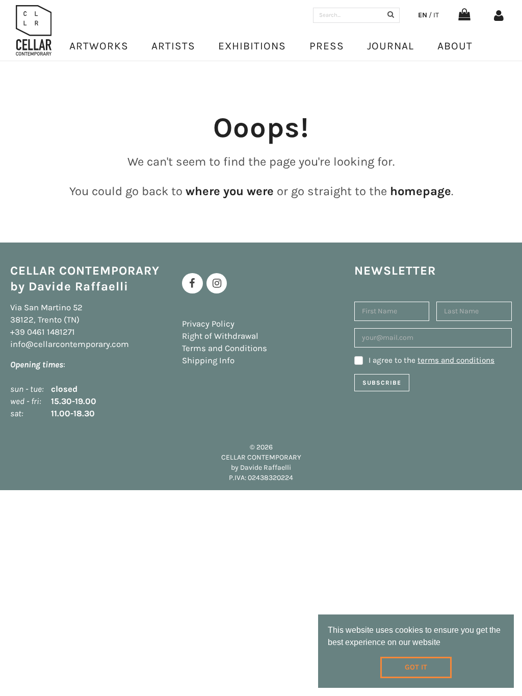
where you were (230, 191)
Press (326, 46)
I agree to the (431, 360)
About (455, 46)
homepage (420, 191)
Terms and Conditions (224, 348)
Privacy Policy (208, 324)
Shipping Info (208, 360)
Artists (173, 46)
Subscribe (381, 382)
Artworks (98, 46)
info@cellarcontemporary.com (69, 344)
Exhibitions (252, 46)
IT (436, 15)
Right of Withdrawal (220, 336)
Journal (390, 46)
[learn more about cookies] (444, 643)
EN (422, 15)
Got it (416, 667)
